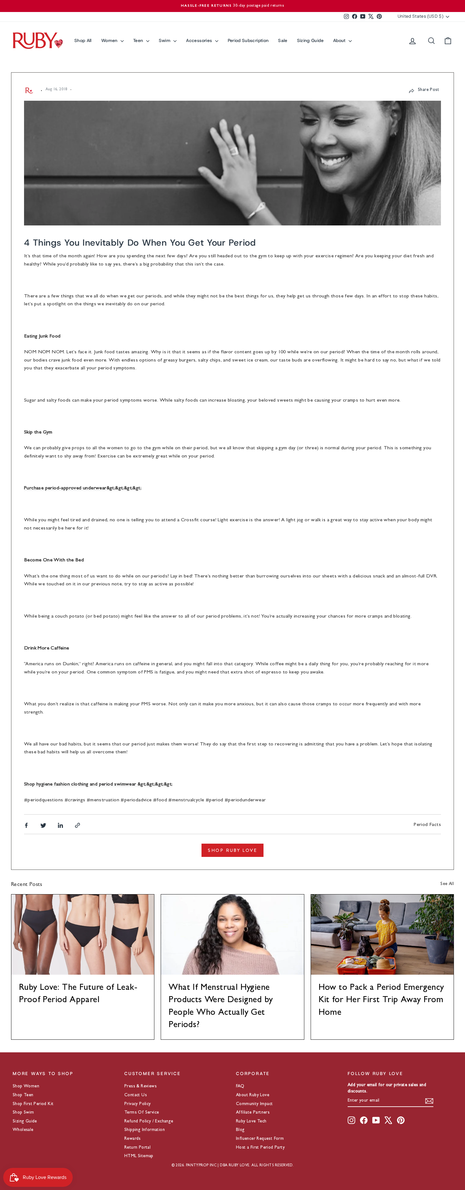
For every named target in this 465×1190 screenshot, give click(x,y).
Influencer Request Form (260, 1139)
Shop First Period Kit (33, 1104)
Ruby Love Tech (251, 1121)
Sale (282, 40)
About (340, 40)
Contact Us (135, 1095)
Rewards (132, 1139)
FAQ (240, 1086)
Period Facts (427, 825)
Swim (165, 40)
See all (447, 884)
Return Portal (137, 1147)
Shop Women (26, 1086)
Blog (240, 1130)
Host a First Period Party (260, 1147)
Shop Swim (23, 1112)
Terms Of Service (141, 1112)
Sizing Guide (310, 40)
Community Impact (254, 1104)
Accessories (199, 40)
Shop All (83, 40)
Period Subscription (248, 40)
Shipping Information (144, 1130)
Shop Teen (23, 1095)
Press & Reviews (140, 1086)
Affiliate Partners (253, 1112)
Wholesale (23, 1130)
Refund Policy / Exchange (148, 1121)
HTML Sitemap (138, 1156)
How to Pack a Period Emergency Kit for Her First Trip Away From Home (381, 1000)
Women (110, 40)
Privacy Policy (137, 1104)
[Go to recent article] (82, 934)
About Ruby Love (252, 1095)
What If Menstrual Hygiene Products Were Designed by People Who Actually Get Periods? (221, 1007)
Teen (139, 40)
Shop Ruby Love (232, 850)
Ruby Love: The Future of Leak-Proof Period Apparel (78, 994)
